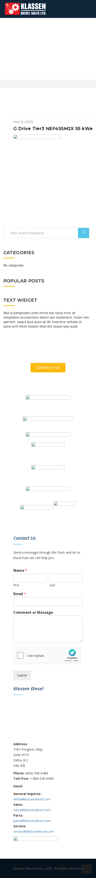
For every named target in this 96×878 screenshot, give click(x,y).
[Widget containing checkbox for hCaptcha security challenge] (47, 655)
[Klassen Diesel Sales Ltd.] (25, 8)
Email (19, 594)
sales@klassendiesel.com (32, 810)
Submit (22, 675)
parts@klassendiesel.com (32, 821)
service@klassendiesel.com (33, 831)
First (16, 585)
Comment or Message (33, 612)
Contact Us (48, 367)
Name (20, 570)
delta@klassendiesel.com (32, 799)
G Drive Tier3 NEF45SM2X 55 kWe (53, 128)
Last (52, 585)
